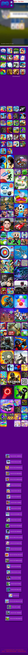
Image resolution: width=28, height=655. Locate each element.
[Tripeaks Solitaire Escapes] (3, 67)
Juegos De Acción (16, 461)
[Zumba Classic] (22, 146)
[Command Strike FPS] (10, 139)
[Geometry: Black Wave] (22, 111)
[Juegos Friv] (11, 3)
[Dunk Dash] (3, 153)
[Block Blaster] (3, 74)
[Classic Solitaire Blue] (3, 53)
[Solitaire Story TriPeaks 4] (10, 53)
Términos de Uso (22, 651)
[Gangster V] (16, 74)
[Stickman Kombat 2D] (22, 118)
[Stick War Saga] (3, 118)
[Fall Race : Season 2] (10, 118)
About (3, 651)
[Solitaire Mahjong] (22, 60)
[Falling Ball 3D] (10, 67)
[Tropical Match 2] (3, 139)
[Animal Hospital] (22, 74)
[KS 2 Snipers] (16, 67)
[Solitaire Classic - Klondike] (3, 60)
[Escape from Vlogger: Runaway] (16, 125)
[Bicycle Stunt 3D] (16, 118)
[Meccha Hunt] (3, 132)
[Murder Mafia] (16, 139)
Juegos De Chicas (16, 490)
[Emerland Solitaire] (10, 60)
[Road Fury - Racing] (22, 67)
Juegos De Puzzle (16, 485)
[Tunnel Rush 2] (3, 125)
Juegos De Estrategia (16, 467)
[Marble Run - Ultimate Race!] (10, 111)
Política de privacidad (11, 651)
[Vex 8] (16, 146)
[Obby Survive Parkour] (3, 111)
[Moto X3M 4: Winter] (10, 146)
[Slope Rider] (16, 111)
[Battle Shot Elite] (22, 132)
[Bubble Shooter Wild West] (10, 153)
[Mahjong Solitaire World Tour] (22, 53)
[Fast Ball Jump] (16, 132)
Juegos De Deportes (16, 473)
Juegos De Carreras (16, 456)
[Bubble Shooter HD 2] (3, 146)
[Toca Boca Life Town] (10, 125)
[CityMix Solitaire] (16, 60)
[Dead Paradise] (22, 125)
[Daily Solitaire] (16, 53)
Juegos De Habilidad (16, 479)
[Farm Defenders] (10, 74)
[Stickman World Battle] (10, 132)
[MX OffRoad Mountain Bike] (22, 139)
